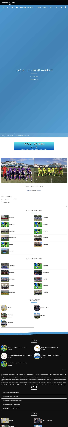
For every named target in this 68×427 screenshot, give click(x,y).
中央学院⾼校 (45, 224)
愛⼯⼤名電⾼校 (12, 224)
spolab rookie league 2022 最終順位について (50, 347)
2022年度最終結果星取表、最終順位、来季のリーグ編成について (20, 355)
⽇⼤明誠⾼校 (45, 292)
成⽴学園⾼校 (45, 217)
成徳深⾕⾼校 (11, 250)
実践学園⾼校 (45, 265)
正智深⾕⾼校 (11, 217)
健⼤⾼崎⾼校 (11, 279)
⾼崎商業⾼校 (45, 237)
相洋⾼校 (11, 244)
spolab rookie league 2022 (9, 3)
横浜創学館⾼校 (12, 292)
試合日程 (9, 307)
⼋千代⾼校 (11, 285)
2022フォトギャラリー (45, 307)
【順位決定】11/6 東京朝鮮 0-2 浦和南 (10, 392)
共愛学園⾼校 (45, 244)
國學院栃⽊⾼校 (46, 272)
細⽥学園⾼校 (11, 272)
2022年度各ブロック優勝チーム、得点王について (51, 355)
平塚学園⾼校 (45, 231)
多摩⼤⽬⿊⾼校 (12, 265)
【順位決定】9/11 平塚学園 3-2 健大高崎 (11, 408)
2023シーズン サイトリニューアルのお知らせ (17, 347)
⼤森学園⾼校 (11, 231)
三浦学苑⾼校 (45, 285)
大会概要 (43, 315)
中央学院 (39, 190)
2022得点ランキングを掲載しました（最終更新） (17, 362)
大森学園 (29, 190)
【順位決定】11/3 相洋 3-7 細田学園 (10, 396)
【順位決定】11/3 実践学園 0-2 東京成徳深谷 (12, 400)
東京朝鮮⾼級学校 (12, 237)
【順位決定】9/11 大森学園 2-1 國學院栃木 (11, 404)
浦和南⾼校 (45, 279)
